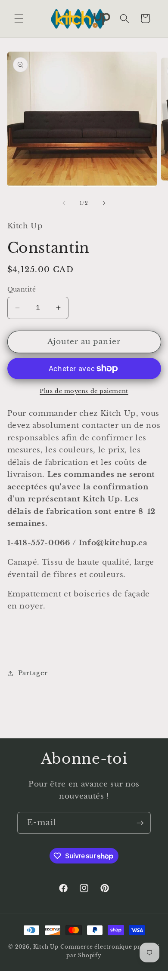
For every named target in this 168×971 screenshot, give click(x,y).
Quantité (21, 289)
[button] (19, 18)
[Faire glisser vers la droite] (103, 203)
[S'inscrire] (140, 823)
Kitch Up (46, 946)
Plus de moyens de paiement (84, 391)
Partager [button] (33, 673)
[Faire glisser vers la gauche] (64, 203)
